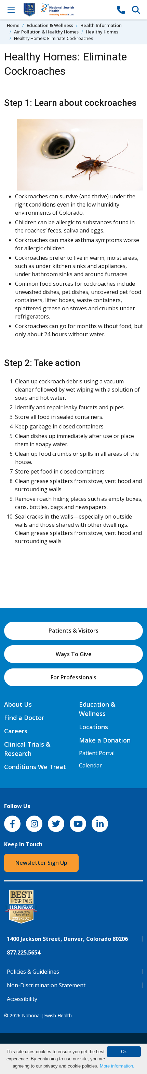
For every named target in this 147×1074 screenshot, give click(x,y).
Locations (93, 727)
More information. (117, 1066)
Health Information (101, 25)
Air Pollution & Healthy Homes (46, 32)
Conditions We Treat (35, 767)
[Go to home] (66, 10)
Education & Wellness (50, 25)
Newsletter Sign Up (41, 862)
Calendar (90, 765)
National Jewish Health (47, 1015)
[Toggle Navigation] (11, 9)
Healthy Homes (102, 32)
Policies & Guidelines (33, 971)
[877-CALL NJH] (121, 9)
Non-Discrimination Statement (46, 985)
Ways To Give (74, 654)
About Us (18, 704)
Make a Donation (105, 740)
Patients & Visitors (73, 630)
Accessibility (22, 999)
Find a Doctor (24, 717)
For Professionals (73, 677)
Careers (15, 731)
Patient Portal (97, 753)
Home (13, 25)
